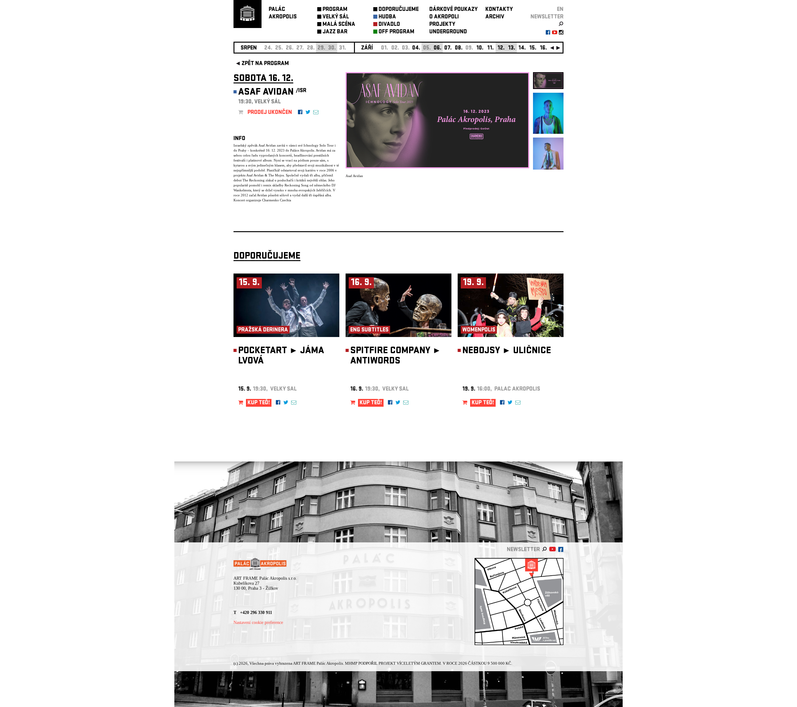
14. (522, 48)
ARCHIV (494, 17)
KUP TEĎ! (259, 403)
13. (511, 48)
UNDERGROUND (448, 32)
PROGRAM (335, 9)
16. (543, 48)
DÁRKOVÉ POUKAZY (453, 9)
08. (459, 48)
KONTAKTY (499, 9)
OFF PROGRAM (396, 32)
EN (560, 9)
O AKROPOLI (444, 17)
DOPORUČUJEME (399, 9)
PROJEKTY (442, 24)
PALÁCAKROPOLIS (283, 13)
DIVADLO (389, 24)
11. (490, 48)
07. (448, 48)
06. (437, 48)
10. (479, 48)
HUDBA (387, 17)
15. (532, 48)
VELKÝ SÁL (336, 17)
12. (501, 48)
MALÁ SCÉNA (339, 24)
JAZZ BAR (335, 32)
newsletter (547, 17)
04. (416, 48)
